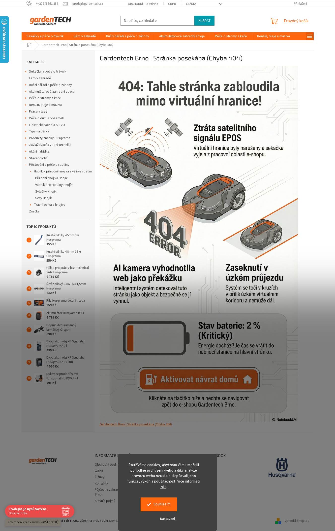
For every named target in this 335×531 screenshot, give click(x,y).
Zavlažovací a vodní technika (50, 144)
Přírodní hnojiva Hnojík (51, 178)
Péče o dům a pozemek (46, 118)
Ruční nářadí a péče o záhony (50, 84)
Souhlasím (162, 504)
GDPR (172, 4)
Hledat (204, 20)
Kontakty (101, 483)
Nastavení (167, 518)
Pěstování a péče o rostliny (49, 164)
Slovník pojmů (105, 500)
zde (163, 487)
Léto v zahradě (40, 78)
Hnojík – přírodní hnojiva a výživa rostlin (63, 171)
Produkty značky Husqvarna (49, 138)
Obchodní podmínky (143, 4)
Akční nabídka (39, 151)
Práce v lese (38, 111)
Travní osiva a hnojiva (49, 204)
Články (191, 4)
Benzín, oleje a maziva (45, 104)
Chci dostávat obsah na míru (168, 310)
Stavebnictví (38, 158)
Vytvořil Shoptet (297, 520)
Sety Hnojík (43, 198)
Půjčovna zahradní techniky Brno (115, 492)
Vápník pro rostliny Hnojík (53, 184)
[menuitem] (45, 36)
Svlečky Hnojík (46, 191)
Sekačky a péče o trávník (47, 71)
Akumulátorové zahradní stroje (52, 91)
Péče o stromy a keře (45, 98)
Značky (34, 211)
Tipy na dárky (39, 131)
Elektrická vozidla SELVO (47, 125)
